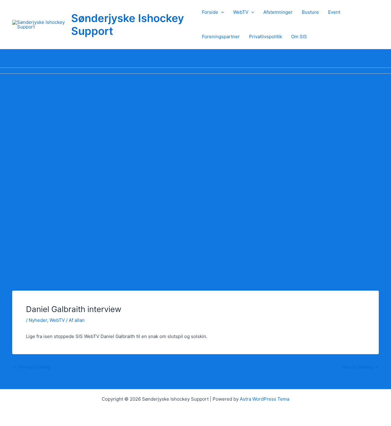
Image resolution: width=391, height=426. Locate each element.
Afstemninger (278, 12)
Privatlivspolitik (265, 36)
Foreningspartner (221, 36)
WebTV (240, 12)
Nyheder (38, 320)
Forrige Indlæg (31, 367)
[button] (221, 12)
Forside (210, 12)
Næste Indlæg (360, 367)
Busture (310, 12)
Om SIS (299, 36)
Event (334, 12)
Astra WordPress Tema (264, 399)
